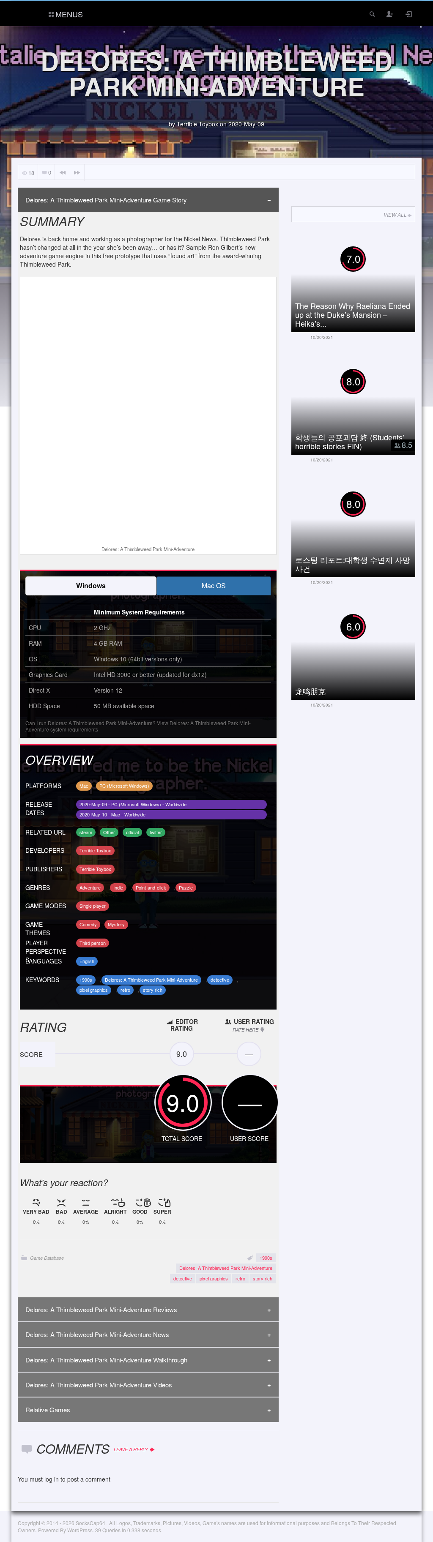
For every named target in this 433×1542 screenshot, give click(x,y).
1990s (85, 979)
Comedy (88, 924)
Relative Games (47, 1409)
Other (109, 832)
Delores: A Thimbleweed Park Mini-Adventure (151, 979)
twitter (156, 832)
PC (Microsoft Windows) (124, 785)
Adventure (90, 887)
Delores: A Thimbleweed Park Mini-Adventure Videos (98, 1384)
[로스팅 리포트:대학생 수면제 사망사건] (359, 524)
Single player (92, 905)
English (86, 961)
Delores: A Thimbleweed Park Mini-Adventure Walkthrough (106, 1359)
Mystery (116, 924)
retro (125, 989)
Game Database (47, 1258)
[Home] (29, 13)
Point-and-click (151, 887)
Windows (91, 585)
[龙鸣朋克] (359, 647)
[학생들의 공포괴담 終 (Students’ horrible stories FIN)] (359, 402)
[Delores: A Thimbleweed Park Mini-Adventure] (148, 412)
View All (395, 214)
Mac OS (214, 585)
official (132, 832)
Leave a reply (131, 1449)
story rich (152, 989)
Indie (118, 887)
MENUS (69, 13)
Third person (92, 942)
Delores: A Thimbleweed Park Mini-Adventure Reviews (101, 1309)
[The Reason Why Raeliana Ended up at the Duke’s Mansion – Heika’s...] (359, 279)
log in (51, 1479)
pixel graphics (93, 989)
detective (220, 979)
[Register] (390, 14)
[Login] (409, 14)
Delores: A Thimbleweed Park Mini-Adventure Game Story (106, 199)
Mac (83, 785)
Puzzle (186, 887)
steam (85, 832)
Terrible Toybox (197, 124)
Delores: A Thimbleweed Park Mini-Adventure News (97, 1334)
